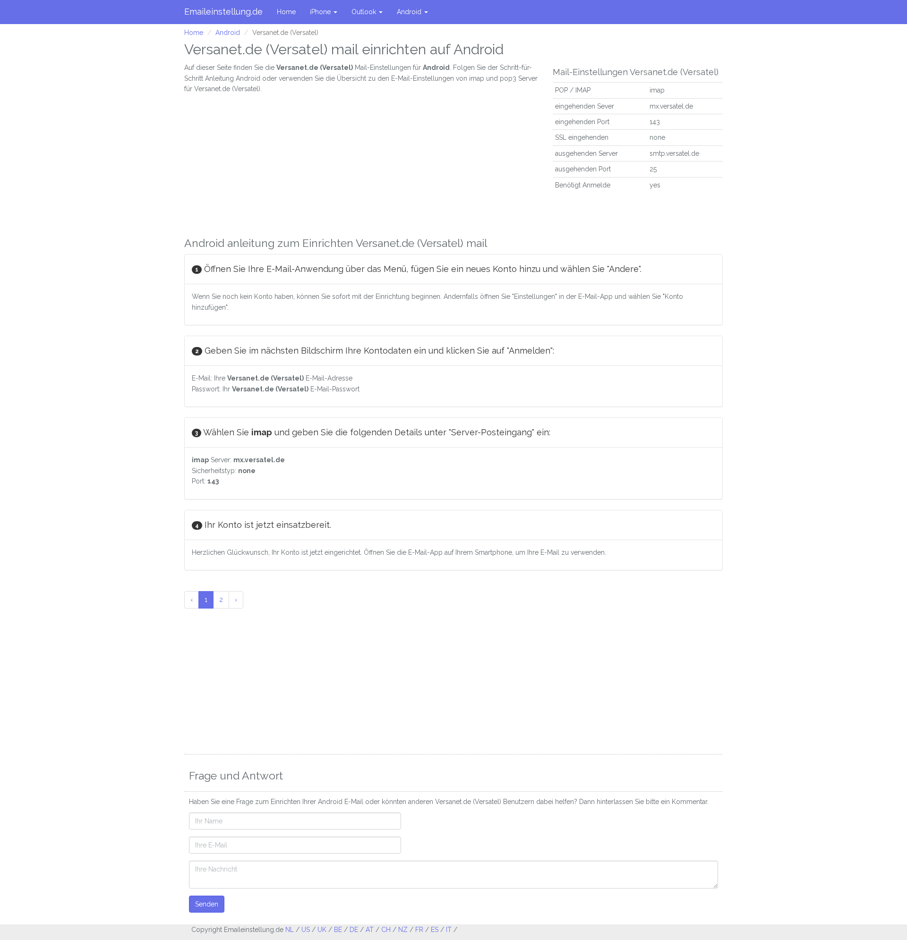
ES (434, 929)
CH (386, 929)
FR (419, 929)
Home (286, 12)
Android (410, 12)
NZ (403, 929)
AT (370, 929)
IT (449, 929)
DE (354, 929)
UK (321, 929)
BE (338, 929)
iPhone (321, 12)
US (305, 929)
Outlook (364, 12)
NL (289, 929)
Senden (206, 904)
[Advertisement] (361, 160)
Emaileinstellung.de (223, 12)
